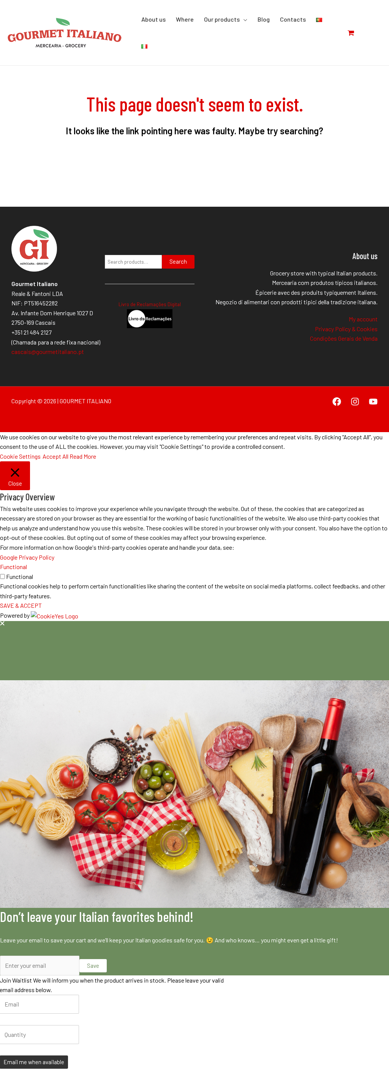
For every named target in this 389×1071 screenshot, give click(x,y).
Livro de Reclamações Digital (150, 304)
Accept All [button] (55, 456)
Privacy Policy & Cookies (346, 328)
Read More (83, 456)
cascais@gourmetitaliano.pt (47, 351)
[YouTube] (373, 401)
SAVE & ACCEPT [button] (21, 605)
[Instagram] (355, 401)
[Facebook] (336, 401)
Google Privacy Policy (27, 557)
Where (185, 19)
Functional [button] (13, 566)
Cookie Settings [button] (20, 456)
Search (178, 261)
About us (153, 19)
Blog (264, 19)
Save (93, 965)
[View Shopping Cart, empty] (355, 33)
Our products (222, 19)
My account (363, 318)
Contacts (293, 19)
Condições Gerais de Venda (344, 338)
